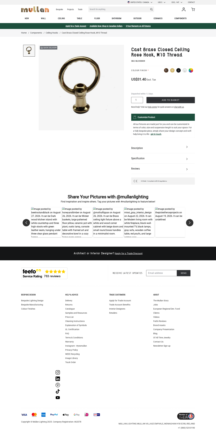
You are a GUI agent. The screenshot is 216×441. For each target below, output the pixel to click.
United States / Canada (139, 2)
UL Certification (72, 329)
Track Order (70, 362)
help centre (152, 107)
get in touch (156, 134)
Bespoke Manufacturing (32, 304)
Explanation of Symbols (76, 325)
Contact (191, 2)
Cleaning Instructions (75, 321)
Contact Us (158, 342)
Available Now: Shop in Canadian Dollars (106, 26)
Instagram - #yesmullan (76, 346)
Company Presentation (163, 329)
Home (24, 33)
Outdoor (137, 18)
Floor (97, 18)
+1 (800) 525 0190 (186, 428)
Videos (156, 317)
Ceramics (158, 18)
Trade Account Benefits (119, 304)
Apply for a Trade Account (76, 26)
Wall (43, 18)
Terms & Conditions (74, 337)
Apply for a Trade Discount (129, 253)
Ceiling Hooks (52, 33)
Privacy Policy (71, 350)
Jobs (155, 304)
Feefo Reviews (159, 321)
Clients (156, 313)
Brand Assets (159, 325)
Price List (69, 317)
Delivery (68, 300)
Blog (155, 333)
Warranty (69, 342)
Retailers (113, 313)
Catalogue (70, 309)
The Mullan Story (161, 300)
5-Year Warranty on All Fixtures (138, 26)
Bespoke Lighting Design (32, 300)
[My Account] (184, 9)
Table (79, 18)
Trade (80, 9)
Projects (70, 9)
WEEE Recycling (72, 354)
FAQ (67, 333)
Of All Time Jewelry (161, 337)
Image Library (71, 358)
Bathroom (116, 18)
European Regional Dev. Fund (166, 309)
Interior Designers (117, 309)
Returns (68, 304)
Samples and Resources (76, 313)
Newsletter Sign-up (161, 346)
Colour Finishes (28, 309)
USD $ (160, 2)
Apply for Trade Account (120, 300)
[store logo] (35, 9)
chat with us (179, 107)
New (27, 18)
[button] (46, 222)
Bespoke (59, 9)
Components (180, 18)
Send (184, 273)
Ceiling (61, 18)
